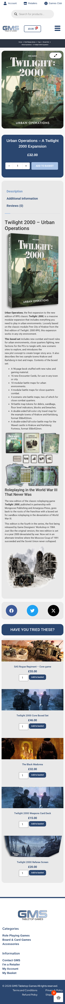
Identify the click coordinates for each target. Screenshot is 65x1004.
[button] (11, 610)
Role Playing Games (29, 42)
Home (20, 42)
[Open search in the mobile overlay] (33, 14)
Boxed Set (46, 42)
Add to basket (45, 166)
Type (39, 42)
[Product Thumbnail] (55, 55)
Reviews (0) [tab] (15, 206)
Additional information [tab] (22, 198)
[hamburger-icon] (56, 29)
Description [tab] (15, 191)
